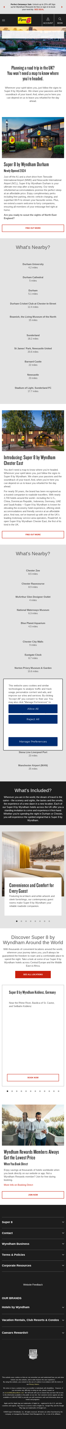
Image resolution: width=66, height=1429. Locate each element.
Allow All (33, 708)
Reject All (33, 719)
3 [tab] (26, 921)
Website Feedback (33, 1284)
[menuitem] (3, 20)
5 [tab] (35, 921)
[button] (4, 6)
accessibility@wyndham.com (14, 1393)
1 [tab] (16, 921)
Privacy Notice (34, 1384)
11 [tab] (54, 1091)
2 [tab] (21, 921)
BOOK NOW (33, 1078)
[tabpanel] (33, 876)
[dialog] (33, 714)
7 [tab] (44, 921)
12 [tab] (58, 1091)
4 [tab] (30, 921)
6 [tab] (40, 921)
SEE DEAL (39, 9)
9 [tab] (44, 1091)
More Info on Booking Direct (18, 1184)
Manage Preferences (33, 741)
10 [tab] (49, 1091)
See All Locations (33, 974)
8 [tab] (49, 921)
